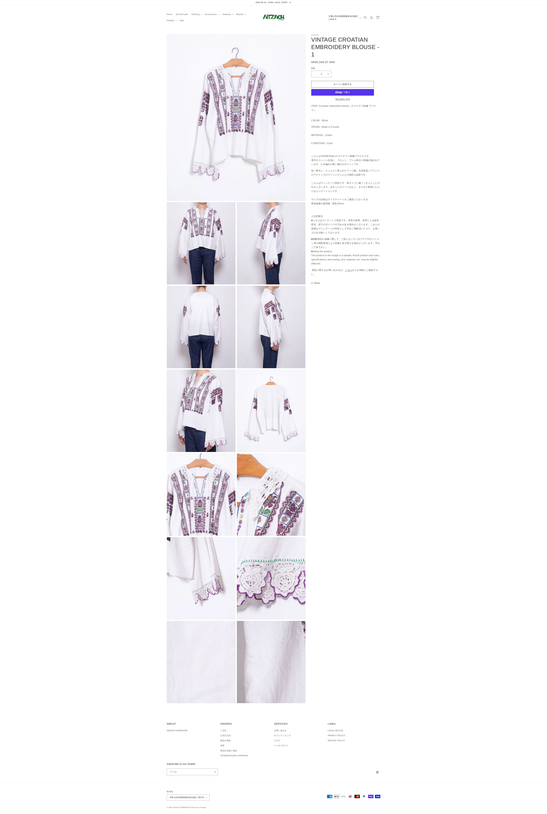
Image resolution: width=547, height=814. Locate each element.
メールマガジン (281, 745)
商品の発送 (225, 740)
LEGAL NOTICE (335, 730)
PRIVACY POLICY (336, 735)
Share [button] (317, 283)
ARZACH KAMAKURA (177, 730)
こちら (348, 270)
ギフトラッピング (282, 735)
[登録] (215, 772)
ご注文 (223, 730)
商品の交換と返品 (228, 750)
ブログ (277, 740)
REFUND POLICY (336, 740)
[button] (196, 14)
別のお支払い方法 (342, 99)
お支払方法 (225, 735)
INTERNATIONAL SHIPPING (234, 755)
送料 (222, 745)
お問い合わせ (280, 730)
